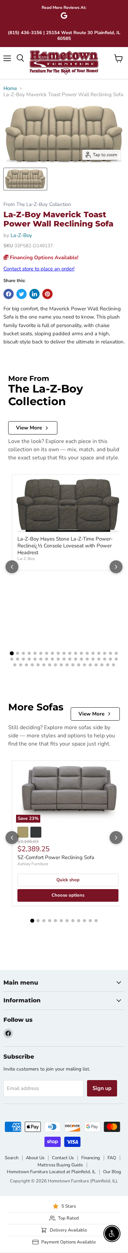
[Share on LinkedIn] (34, 294)
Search (11, 1158)
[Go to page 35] (98, 659)
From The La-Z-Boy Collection (37, 204)
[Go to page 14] (87, 653)
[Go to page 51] (84, 664)
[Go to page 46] (55, 664)
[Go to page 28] (58, 659)
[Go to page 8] (52, 653)
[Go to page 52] (90, 664)
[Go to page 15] (93, 653)
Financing (90, 1158)
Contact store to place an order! (38, 268)
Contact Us (63, 1158)
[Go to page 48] (67, 664)
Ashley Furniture (32, 864)
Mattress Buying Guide (60, 1165)
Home (10, 88)
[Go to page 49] (72, 664)
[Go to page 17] (104, 653)
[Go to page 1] (12, 653)
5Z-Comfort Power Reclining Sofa (55, 857)
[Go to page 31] (75, 659)
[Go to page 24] (35, 659)
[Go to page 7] (46, 653)
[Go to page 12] (75, 653)
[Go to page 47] (61, 664)
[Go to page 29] (64, 659)
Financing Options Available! (44, 257)
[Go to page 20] (11, 659)
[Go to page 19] (116, 653)
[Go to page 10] (64, 653)
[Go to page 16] (98, 653)
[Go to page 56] (113, 664)
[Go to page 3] (23, 653)
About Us (35, 1158)
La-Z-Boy (21, 235)
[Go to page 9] (58, 653)
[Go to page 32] (81, 659)
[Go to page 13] (81, 653)
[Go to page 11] (69, 653)
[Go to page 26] (46, 659)
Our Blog (112, 1172)
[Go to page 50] (78, 664)
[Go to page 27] (52, 659)
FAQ (112, 1158)
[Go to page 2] (17, 653)
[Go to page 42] (32, 664)
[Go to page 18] (110, 653)
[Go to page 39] (14, 664)
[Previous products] (11, 566)
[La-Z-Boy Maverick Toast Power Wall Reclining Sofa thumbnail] (25, 179)
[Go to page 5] (35, 653)
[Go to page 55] (107, 664)
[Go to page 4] (29, 653)
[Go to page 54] (101, 664)
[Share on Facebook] (8, 294)
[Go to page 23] (29, 659)
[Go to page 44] (43, 664)
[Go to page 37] (110, 659)
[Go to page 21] (17, 659)
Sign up (102, 1088)
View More (29, 427)
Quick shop (68, 880)
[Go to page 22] (23, 659)
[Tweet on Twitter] (21, 294)
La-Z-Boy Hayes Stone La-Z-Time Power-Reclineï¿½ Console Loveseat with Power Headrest (65, 545)
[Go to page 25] (40, 659)
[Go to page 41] (26, 664)
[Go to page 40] (20, 664)
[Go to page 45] (49, 664)
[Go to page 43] (38, 664)
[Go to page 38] (116, 659)
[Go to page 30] (69, 659)
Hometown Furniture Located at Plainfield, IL (51, 1172)
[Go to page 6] (40, 653)
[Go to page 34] (93, 659)
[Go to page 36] (104, 659)
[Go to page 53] (96, 664)
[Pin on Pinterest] (47, 294)
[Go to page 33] (87, 659)
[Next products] (116, 566)
